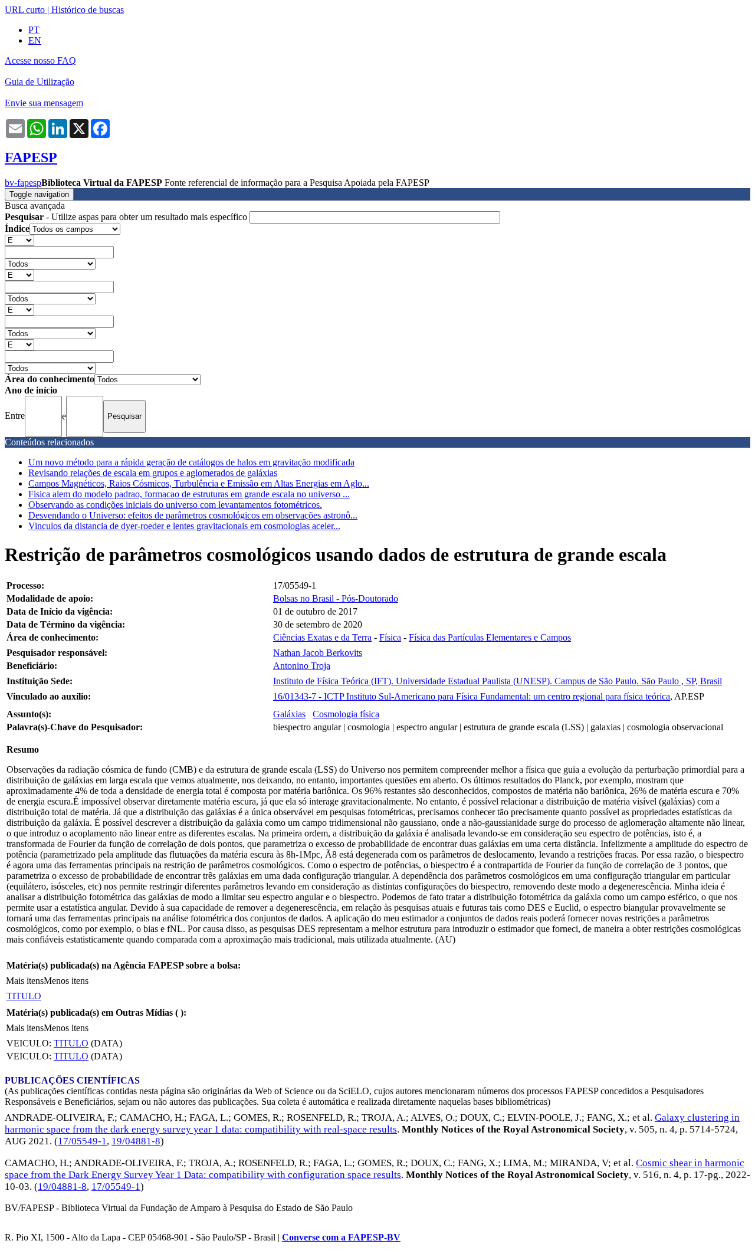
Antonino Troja (301, 666)
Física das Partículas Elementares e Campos (490, 637)
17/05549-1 (82, 1141)
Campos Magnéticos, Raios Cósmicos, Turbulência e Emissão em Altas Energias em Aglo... (198, 483)
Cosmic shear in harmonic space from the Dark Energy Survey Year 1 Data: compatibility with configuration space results (374, 1168)
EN (34, 40)
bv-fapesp (23, 183)
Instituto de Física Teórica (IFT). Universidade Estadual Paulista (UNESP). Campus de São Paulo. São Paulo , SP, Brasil (497, 681)
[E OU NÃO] (19, 240)
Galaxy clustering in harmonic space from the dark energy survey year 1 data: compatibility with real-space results (372, 1123)
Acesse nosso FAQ (40, 60)
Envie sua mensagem (44, 103)
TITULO (23, 996)
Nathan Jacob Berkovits (317, 653)
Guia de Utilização (39, 82)
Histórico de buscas (87, 10)
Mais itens (25, 981)
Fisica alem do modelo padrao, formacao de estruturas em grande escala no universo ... (189, 494)
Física (390, 637)
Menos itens (66, 981)
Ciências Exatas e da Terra (322, 637)
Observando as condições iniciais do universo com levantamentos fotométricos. (175, 505)
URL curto (25, 10)
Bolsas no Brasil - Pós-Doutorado (335, 598)
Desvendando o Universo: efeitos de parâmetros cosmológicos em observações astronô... (192, 515)
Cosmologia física (346, 714)
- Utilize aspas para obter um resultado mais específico (127, 217)
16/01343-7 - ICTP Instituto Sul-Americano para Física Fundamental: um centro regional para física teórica (471, 696)
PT (34, 30)
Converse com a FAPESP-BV (341, 1237)
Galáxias (289, 714)
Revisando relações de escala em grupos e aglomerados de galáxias (152, 473)
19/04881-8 (135, 1141)
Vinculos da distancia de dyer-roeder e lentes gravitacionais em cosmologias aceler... (184, 526)
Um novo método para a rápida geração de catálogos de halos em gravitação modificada (191, 462)
